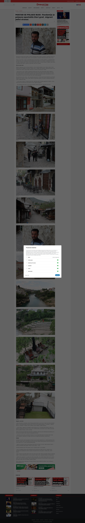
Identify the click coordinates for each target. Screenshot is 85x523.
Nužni (29, 257)
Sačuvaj (57, 275)
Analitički (29, 265)
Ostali (29, 268)
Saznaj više (27, 275)
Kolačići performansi (32, 262)
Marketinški (30, 271)
